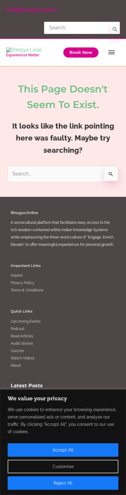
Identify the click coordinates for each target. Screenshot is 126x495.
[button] (80, 52)
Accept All (63, 450)
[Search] (115, 29)
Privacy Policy (23, 283)
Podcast (17, 329)
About (16, 365)
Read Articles (22, 336)
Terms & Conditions (27, 290)
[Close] (119, 394)
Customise (63, 466)
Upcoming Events (26, 321)
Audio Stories (22, 343)
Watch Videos (23, 358)
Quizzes (17, 351)
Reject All (63, 483)
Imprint (17, 275)
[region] (63, 442)
